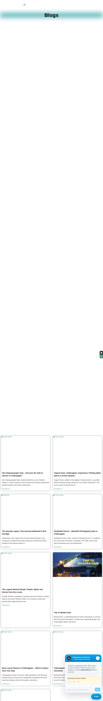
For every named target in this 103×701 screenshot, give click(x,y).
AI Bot (96, 697)
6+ (69, 681)
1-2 (78, 681)
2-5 (74, 681)
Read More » (6, 489)
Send (97, 689)
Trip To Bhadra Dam (62, 613)
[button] (95, 3)
